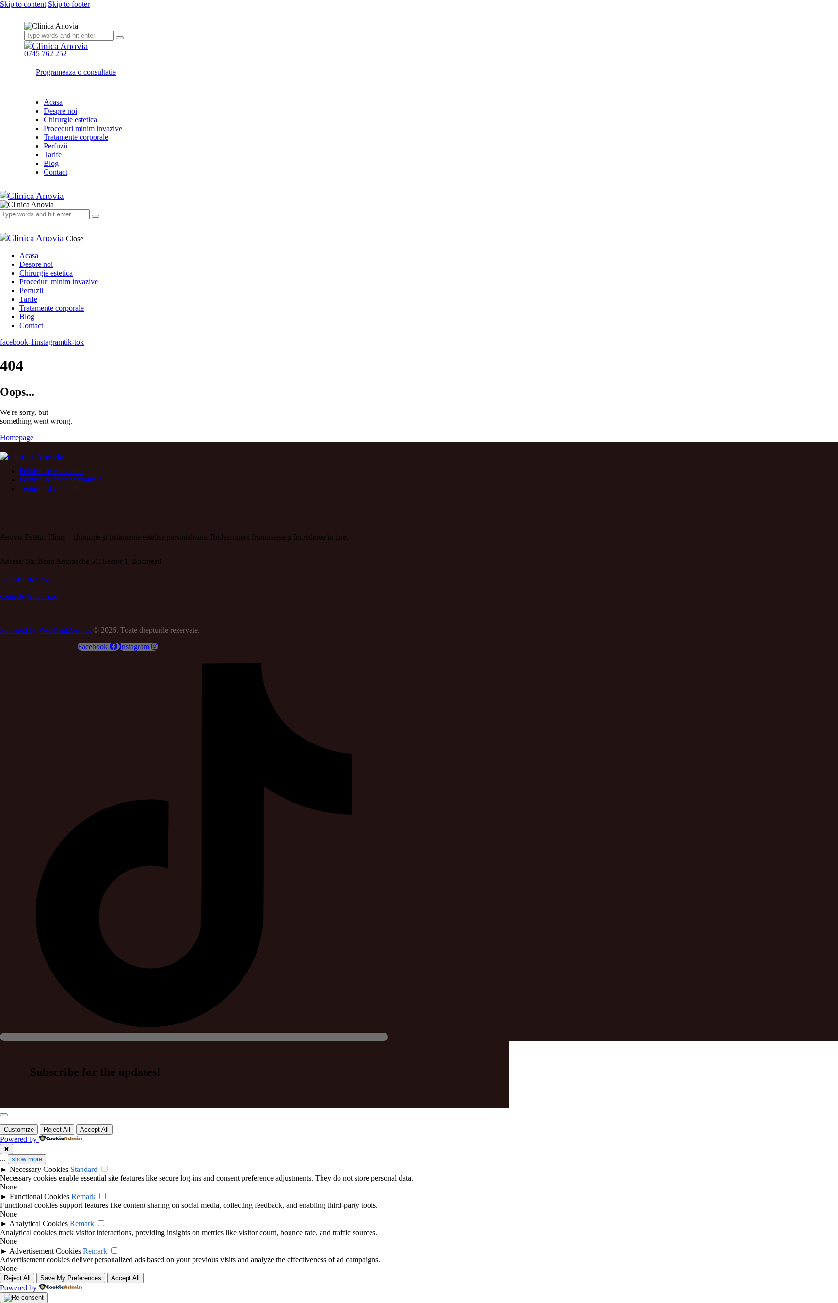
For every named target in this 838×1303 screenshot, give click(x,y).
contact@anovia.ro (29, 596)
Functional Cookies (39, 1196)
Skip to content (23, 4)
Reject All (57, 1129)
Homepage (16, 437)
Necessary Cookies (39, 1169)
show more (27, 1159)
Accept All (94, 1129)
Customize (19, 1129)
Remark (83, 1196)
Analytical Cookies (38, 1224)
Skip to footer (69, 4)
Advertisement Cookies (45, 1251)
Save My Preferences (70, 1278)
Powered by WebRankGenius (45, 630)
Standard (83, 1169)
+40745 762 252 (25, 580)
